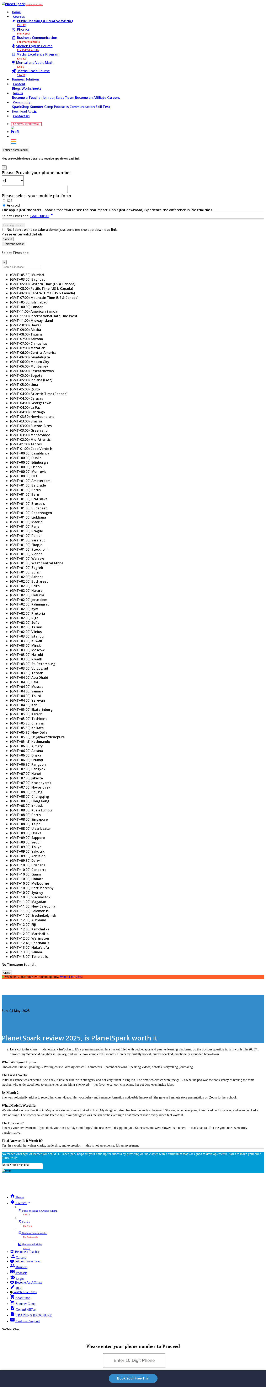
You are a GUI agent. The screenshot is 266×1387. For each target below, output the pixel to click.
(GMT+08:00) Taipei (25, 824)
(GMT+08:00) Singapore (29, 819)
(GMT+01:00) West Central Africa (36, 563)
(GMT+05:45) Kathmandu (30, 741)
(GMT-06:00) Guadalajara (30, 357)
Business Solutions (25, 79)
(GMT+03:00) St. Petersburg (32, 663)
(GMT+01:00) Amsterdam (30, 480)
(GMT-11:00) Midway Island (31, 320)
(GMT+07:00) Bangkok (27, 769)
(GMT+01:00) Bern (24, 494)
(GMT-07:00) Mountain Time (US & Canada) (44, 297)
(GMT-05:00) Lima (24, 384)
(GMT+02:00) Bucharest (29, 581)
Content (19, 84)
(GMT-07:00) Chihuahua (29, 343)
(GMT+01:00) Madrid (26, 522)
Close (6, 972)
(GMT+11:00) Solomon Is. (29, 911)
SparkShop (21, 106)
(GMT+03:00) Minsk (25, 645)
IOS (9, 200)
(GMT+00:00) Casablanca (29, 453)
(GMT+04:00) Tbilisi (25, 696)
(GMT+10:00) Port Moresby (32, 888)
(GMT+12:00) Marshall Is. (29, 933)
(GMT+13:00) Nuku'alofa (29, 947)
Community (21, 102)
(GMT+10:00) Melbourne (29, 883)
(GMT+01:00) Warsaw (27, 558)
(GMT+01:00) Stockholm (29, 549)
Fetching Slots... (13, 225)
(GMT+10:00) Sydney (26, 892)
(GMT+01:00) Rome (25, 535)
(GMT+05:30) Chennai (27, 723)
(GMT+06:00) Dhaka (25, 755)
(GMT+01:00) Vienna (26, 554)
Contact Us (21, 116)
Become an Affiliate (91, 97)
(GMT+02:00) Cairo (25, 586)
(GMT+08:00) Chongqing (29, 796)
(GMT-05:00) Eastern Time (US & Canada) (42, 284)
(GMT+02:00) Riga (24, 618)
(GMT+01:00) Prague (26, 531)
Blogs (17, 88)
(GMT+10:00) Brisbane (28, 865)
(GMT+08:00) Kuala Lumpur (31, 810)
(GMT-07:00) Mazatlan (27, 348)
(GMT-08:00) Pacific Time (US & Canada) (41, 288)
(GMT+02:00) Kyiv (24, 609)
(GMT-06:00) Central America (33, 352)
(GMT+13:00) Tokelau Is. (29, 956)
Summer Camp (42, 106)
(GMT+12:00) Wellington (29, 938)
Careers (113, 97)
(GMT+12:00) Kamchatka (29, 929)
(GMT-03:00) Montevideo (30, 435)
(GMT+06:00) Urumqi (26, 760)
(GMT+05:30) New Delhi (29, 732)
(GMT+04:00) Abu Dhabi (29, 677)
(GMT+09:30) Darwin (26, 860)
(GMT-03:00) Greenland (29, 430)
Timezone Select (13, 243)
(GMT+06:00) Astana (26, 750)
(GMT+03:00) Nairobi (26, 654)
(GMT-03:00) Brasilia (26, 421)
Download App (22, 111)
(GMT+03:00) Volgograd (29, 668)
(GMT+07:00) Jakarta (26, 778)
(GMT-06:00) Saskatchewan (32, 371)
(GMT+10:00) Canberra (28, 869)
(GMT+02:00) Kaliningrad (29, 604)
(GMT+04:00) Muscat (26, 686)
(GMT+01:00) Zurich (26, 572)
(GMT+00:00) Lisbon (26, 467)
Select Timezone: (16, 216)
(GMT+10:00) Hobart (26, 879)
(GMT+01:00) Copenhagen (31, 512)
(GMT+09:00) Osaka (25, 833)
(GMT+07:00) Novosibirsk (30, 787)
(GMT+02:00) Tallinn (26, 627)
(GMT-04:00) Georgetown (30, 403)
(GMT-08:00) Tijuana (26, 334)
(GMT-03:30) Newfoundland (32, 416)
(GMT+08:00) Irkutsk (26, 805)
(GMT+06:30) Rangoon (28, 764)
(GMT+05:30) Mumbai (27, 274)
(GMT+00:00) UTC (24, 476)
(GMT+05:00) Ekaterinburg (31, 709)
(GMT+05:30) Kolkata (27, 728)
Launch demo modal (15, 149)
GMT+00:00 (42, 216)
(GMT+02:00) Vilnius (26, 631)
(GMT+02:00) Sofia (24, 622)
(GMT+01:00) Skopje (26, 544)
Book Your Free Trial (16, 1165)
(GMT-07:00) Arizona (26, 339)
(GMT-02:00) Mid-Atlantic (30, 439)
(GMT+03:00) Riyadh (26, 659)
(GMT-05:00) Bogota (26, 375)
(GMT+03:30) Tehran (26, 673)
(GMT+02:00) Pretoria (27, 613)
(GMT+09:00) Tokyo (26, 847)
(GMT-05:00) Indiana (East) (31, 380)
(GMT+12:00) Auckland (28, 920)
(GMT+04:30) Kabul (25, 705)
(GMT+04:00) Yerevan (27, 700)
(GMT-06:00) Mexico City (29, 361)
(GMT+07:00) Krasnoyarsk (30, 782)
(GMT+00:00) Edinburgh (29, 462)
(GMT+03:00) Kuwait (26, 641)
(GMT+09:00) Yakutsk (27, 851)
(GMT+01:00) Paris (24, 526)
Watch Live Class (71, 976)
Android (13, 205)
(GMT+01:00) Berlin (25, 490)
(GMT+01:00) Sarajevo (28, 540)
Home (16, 12)
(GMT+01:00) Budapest (28, 508)
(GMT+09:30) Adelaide (28, 856)
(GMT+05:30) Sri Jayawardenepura (37, 737)
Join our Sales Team (59, 97)
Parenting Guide (15, 1002)
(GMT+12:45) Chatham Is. (30, 943)
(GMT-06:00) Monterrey (29, 366)
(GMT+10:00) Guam (25, 874)
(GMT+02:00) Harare (26, 590)
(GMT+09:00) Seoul (25, 842)
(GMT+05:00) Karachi (26, 714)
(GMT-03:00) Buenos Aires (31, 426)
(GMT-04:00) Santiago (27, 412)
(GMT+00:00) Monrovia (28, 471)
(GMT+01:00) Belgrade (28, 485)
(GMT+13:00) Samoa (26, 952)
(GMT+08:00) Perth (25, 814)
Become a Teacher (27, 97)
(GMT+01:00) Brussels (27, 503)
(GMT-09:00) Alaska (25, 329)
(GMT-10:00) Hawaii (25, 325)
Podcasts (62, 106)
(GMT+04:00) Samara (26, 691)
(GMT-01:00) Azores (26, 444)
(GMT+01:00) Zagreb (26, 567)
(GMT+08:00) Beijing (26, 792)
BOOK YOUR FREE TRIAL (34, 5)
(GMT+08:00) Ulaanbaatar (30, 828)
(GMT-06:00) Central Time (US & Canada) (42, 293)
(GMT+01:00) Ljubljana (28, 517)
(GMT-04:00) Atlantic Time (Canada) (39, 393)
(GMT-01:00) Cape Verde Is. (31, 448)
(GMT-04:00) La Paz (25, 407)
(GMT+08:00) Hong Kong (29, 801)
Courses (19, 17)
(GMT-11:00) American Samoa (33, 311)
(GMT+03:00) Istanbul (27, 636)
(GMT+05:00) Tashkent (28, 718)
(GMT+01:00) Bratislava (28, 499)
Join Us (18, 93)
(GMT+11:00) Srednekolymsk (33, 915)
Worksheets (31, 88)
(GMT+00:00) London (26, 307)
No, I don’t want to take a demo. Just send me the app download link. (62, 229)
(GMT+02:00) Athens (26, 577)
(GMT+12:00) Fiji (23, 924)
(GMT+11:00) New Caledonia (32, 906)
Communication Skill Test (90, 106)
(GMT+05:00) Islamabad (28, 302)
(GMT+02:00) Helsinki (27, 595)
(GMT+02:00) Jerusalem (28, 599)
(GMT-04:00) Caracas (26, 398)
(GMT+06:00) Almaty (26, 746)
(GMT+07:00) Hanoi (25, 773)
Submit (7, 239)
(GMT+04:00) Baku (24, 682)
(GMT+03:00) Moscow (27, 650)
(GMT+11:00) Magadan (28, 901)
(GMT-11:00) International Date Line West (44, 316)
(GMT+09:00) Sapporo (27, 837)
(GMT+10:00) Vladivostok (30, 897)
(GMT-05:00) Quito (25, 389)
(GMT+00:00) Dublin (26, 458)
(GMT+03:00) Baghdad (28, 279)
